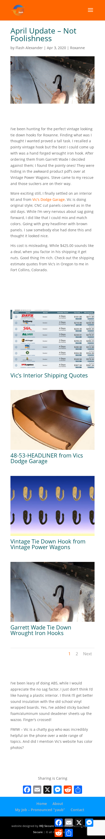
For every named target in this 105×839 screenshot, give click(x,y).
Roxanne (77, 47)
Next (87, 654)
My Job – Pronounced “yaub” (40, 809)
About (57, 803)
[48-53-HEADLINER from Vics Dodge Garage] (52, 449)
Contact (77, 809)
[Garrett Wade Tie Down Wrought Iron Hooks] (52, 621)
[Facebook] (27, 790)
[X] (47, 790)
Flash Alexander (29, 47)
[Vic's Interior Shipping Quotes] (52, 369)
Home (41, 803)
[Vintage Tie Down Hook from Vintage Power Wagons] (52, 535)
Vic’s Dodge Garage (48, 199)
